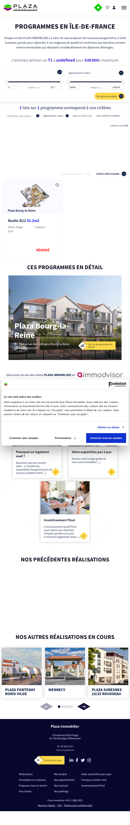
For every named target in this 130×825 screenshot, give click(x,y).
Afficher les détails (108, 427)
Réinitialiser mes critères (19, 116)
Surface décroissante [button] (108, 173)
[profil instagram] (89, 760)
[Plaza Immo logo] (20, 7)
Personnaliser (63, 438)
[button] (31, 72)
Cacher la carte (117, 125)
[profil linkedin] (71, 760)
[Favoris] (57, 185)
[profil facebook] (77, 760)
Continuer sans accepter (23, 438)
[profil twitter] (83, 760)
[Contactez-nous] (98, 7)
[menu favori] (107, 7)
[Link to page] (55, 472)
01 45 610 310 (65, 746)
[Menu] (124, 7)
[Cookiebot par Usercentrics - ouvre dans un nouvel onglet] (111, 384)
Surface (34, 87)
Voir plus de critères (106, 96)
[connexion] (114, 7)
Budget (95, 87)
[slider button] (84, 706)
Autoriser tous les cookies (106, 438)
